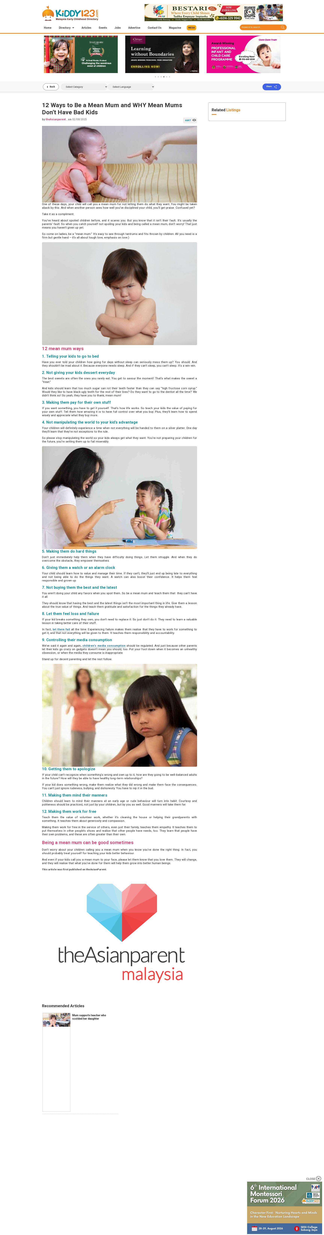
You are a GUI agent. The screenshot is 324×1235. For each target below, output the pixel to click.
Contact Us (154, 27)
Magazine (175, 27)
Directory (64, 27)
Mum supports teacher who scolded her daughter (89, 1017)
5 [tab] (167, 77)
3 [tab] (161, 77)
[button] (191, 27)
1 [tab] (155, 77)
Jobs (118, 27)
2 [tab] (158, 77)
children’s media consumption (103, 645)
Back (52, 86)
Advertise (134, 27)
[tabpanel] (81, 54)
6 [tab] (169, 77)
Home (47, 27)
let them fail (61, 629)
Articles (86, 27)
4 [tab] (164, 77)
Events (103, 27)
